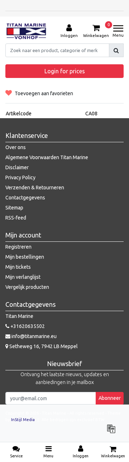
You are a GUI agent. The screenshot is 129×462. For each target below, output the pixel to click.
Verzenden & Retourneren (34, 187)
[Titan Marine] (26, 31)
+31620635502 (27, 326)
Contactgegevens (25, 197)
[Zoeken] (116, 50)
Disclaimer (17, 167)
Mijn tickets (18, 267)
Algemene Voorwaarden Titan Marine (46, 157)
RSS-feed (15, 218)
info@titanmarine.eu (34, 336)
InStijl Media (23, 419)
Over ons (15, 147)
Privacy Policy (20, 177)
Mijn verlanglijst (22, 277)
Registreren (18, 247)
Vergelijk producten (27, 287)
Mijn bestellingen (24, 257)
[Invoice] (113, 432)
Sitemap (14, 208)
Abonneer (110, 398)
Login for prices (64, 71)
